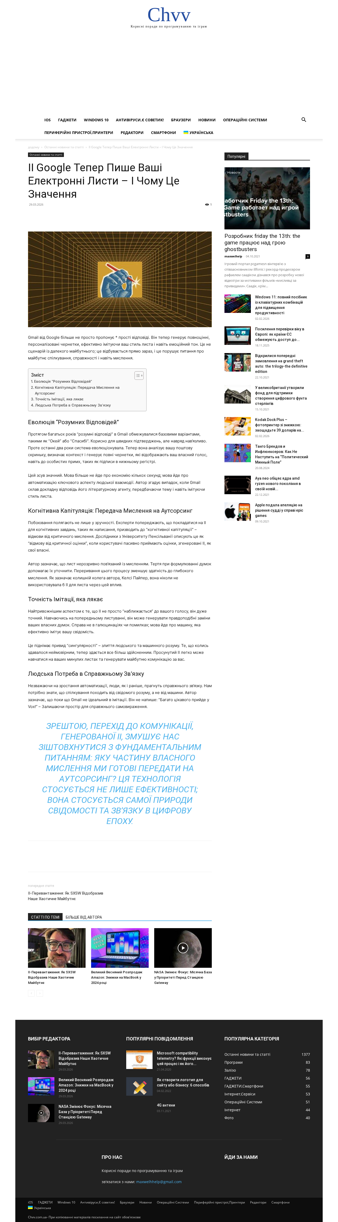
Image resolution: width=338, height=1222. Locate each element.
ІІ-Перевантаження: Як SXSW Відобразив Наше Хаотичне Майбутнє (65, 896)
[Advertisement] (169, 74)
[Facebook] (33, 216)
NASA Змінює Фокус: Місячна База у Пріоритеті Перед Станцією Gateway (183, 977)
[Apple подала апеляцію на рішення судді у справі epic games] (237, 511)
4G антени (166, 1105)
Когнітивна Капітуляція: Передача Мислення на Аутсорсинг (77, 390)
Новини (207, 119)
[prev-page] (31, 993)
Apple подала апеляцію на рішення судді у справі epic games (279, 510)
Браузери (181, 119)
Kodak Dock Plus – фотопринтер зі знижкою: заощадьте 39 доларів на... (279, 425)
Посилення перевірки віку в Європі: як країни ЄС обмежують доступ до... (279, 334)
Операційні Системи (245, 119)
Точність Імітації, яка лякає (59, 399)
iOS (47, 119)
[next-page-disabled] (39, 993)
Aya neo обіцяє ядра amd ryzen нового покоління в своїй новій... (278, 483)
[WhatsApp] (69, 216)
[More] (82, 216)
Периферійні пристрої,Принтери (78, 132)
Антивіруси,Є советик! (140, 119)
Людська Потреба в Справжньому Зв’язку (73, 405)
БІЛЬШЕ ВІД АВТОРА (84, 917)
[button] (303, 120)
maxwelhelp (233, 256)
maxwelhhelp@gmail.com (159, 1181)
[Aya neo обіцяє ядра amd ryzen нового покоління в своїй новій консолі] (237, 485)
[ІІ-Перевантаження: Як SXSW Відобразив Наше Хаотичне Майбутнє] (57, 948)
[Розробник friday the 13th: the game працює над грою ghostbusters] (267, 198)
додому (33, 147)
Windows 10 (96, 119)
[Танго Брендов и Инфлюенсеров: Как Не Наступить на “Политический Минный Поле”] (237, 453)
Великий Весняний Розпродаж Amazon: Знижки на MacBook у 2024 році (116, 977)
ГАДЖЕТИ (67, 119)
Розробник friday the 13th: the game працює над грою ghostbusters (262, 242)
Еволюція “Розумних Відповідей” (63, 381)
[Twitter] (45, 216)
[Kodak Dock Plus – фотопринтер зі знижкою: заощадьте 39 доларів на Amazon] (237, 426)
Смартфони (163, 132)
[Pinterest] (57, 216)
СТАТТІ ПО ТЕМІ (45, 917)
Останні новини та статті (64, 147)
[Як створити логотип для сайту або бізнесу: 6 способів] (139, 1086)
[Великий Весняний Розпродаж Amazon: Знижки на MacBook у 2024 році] (120, 948)
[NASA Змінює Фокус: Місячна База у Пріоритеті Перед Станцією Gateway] (183, 948)
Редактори (132, 132)
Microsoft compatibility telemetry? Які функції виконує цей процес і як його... (184, 1058)
